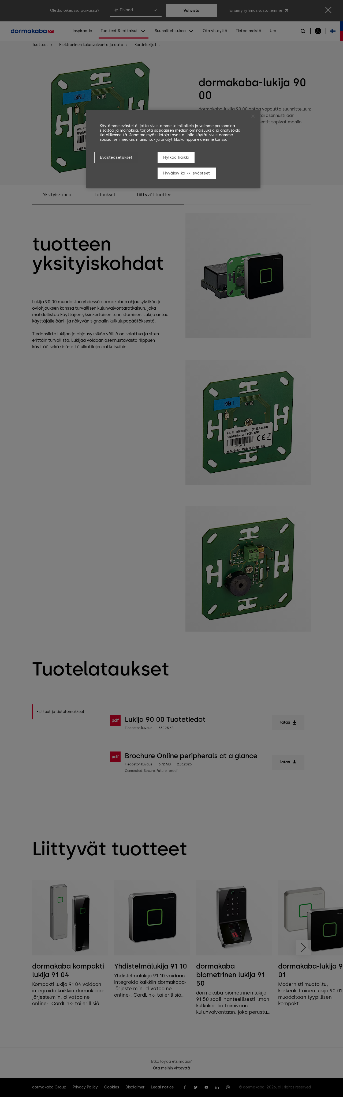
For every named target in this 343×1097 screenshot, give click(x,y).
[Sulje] (253, 116)
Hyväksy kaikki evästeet (186, 173)
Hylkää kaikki (176, 157)
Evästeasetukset (116, 157)
